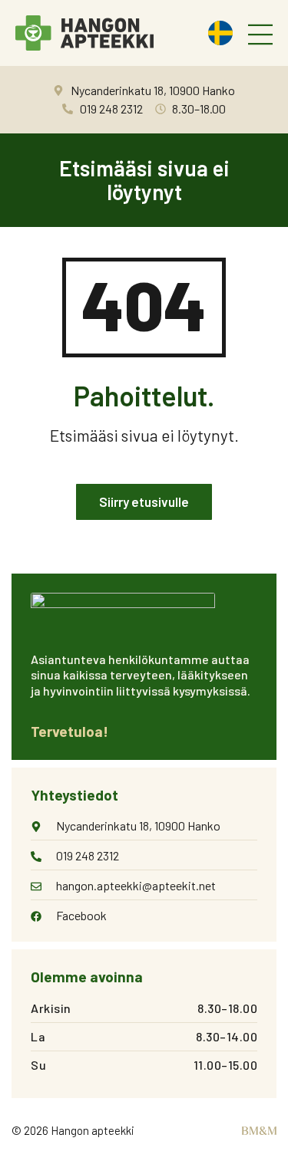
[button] (260, 35)
